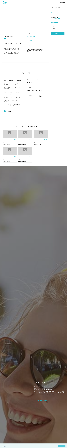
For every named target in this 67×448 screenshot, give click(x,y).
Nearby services (30, 96)
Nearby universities (39, 96)
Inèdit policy (55, 26)
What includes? (31, 56)
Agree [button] (62, 445)
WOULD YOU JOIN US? (40, 400)
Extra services (39, 56)
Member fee (55, 28)
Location (8, 111)
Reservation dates (55, 11)
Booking (58, 33)
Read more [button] (4, 446)
